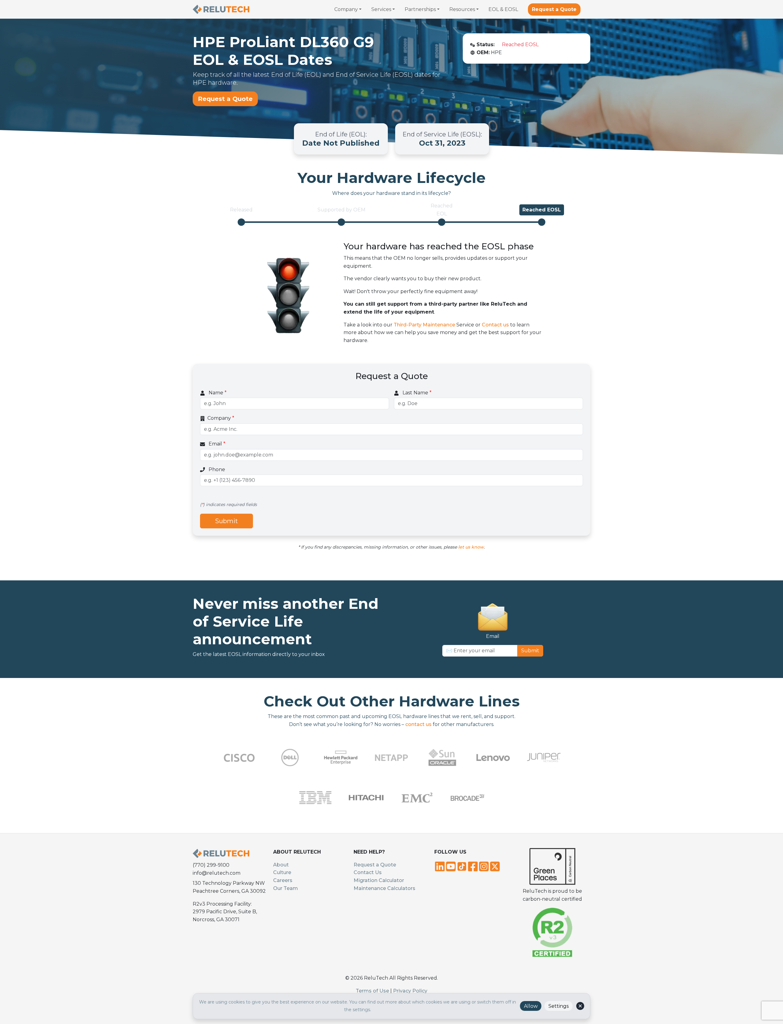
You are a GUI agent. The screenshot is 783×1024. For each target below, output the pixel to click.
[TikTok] (461, 865)
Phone (216, 469)
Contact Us (368, 872)
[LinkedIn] (439, 865)
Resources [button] (462, 9)
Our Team (285, 888)
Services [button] (381, 9)
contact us (418, 724)
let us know (471, 547)
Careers (282, 880)
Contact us (495, 325)
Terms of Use (372, 991)
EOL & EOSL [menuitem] (503, 9)
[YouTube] (450, 865)
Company (220, 418)
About (281, 865)
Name (217, 393)
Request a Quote (554, 9)
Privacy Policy (410, 991)
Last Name (416, 393)
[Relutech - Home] (221, 9)
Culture (282, 872)
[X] (494, 865)
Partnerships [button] (420, 9)
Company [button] (346, 9)
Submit (226, 521)
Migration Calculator (379, 880)
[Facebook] (472, 865)
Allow (531, 1006)
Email (216, 444)
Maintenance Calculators (384, 888)
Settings (558, 1006)
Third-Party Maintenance (424, 325)
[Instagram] (483, 865)
